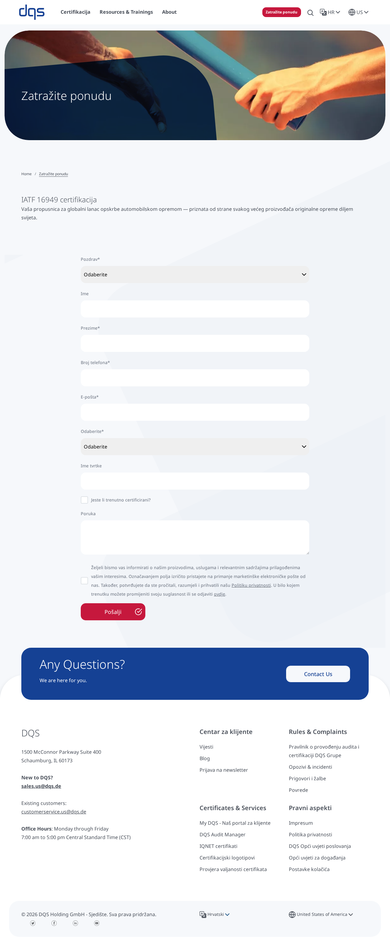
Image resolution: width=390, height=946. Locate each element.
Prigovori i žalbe (307, 778)
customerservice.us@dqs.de (53, 811)
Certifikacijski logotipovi (227, 857)
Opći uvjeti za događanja (317, 857)
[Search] (310, 12)
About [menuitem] (169, 12)
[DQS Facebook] (54, 923)
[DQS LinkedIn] (75, 923)
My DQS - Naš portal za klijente (235, 823)
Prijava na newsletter (224, 770)
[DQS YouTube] (96, 923)
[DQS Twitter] (32, 923)
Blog (205, 758)
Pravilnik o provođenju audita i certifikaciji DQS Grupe (324, 751)
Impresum (301, 823)
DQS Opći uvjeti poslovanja (320, 846)
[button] (331, 12)
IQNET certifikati (218, 846)
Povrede (298, 790)
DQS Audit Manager (223, 834)
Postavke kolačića (309, 869)
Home (26, 173)
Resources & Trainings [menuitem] (126, 12)
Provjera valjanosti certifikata (233, 869)
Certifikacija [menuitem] (75, 12)
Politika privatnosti (310, 834)
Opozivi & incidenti (310, 767)
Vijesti (206, 746)
